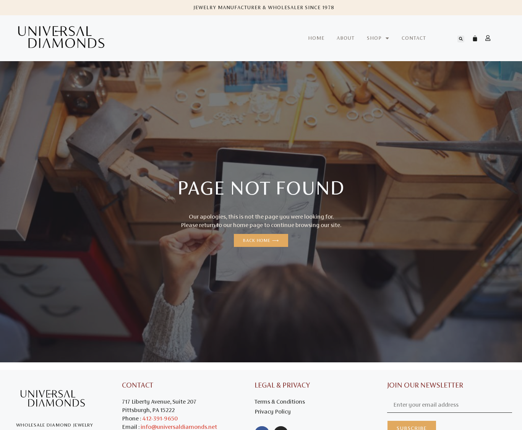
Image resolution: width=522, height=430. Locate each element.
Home (316, 38)
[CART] (471, 38)
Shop (374, 38)
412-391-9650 (160, 418)
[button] (460, 39)
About (346, 38)
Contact (414, 38)
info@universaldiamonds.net (179, 427)
